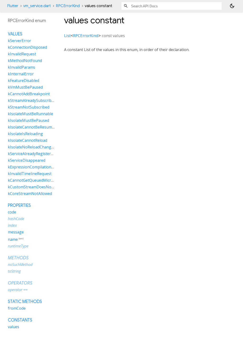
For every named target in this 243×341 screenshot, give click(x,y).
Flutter (12, 6)
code (12, 212)
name (13, 239)
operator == (18, 289)
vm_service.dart (37, 6)
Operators (20, 283)
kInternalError (21, 73)
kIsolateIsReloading (25, 133)
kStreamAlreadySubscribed (32, 100)
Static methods (25, 301)
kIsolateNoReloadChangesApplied (38, 147)
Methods (18, 257)
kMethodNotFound (25, 60)
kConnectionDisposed (27, 47)
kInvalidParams (21, 67)
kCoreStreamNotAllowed (30, 193)
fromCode (17, 308)
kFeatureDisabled (23, 80)
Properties (19, 205)
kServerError (19, 40)
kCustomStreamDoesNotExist (34, 186)
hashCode (16, 218)
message (16, 232)
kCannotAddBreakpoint (29, 93)
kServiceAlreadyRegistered (31, 153)
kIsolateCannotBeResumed (32, 127)
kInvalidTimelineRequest (29, 173)
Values (15, 34)
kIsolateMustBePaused (28, 120)
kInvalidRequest (22, 54)
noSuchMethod (20, 264)
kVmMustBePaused (25, 87)
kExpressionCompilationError (34, 167)
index (12, 225)
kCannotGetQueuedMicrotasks (35, 180)
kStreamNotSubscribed (28, 107)
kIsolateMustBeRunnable (30, 113)
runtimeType (18, 246)
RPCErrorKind (68, 6)
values (13, 326)
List (67, 35)
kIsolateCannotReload (27, 140)
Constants (20, 320)
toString (14, 271)
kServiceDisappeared (26, 160)
